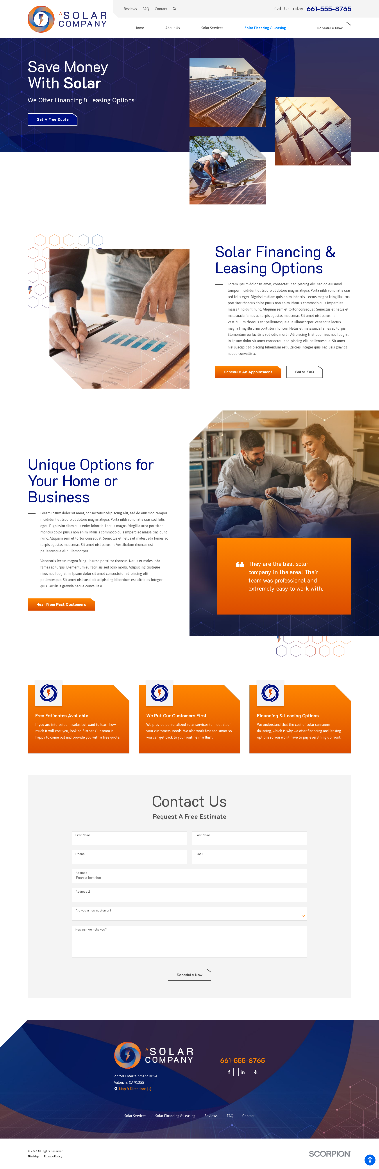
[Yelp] (256, 1072)
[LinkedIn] (242, 1072)
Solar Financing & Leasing (175, 1116)
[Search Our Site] (174, 9)
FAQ (146, 9)
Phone (80, 854)
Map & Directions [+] (135, 1089)
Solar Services (135, 1116)
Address (81, 873)
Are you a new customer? (93, 910)
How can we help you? (91, 929)
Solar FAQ (304, 371)
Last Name (203, 835)
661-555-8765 (329, 9)
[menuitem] (142, 28)
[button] (370, 1160)
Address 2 (82, 892)
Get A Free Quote (53, 119)
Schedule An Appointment (248, 371)
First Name (83, 835)
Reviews (130, 9)
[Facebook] (229, 1072)
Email (200, 854)
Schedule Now (330, 27)
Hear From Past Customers (61, 604)
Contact (161, 9)
